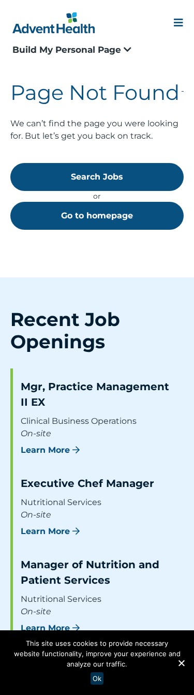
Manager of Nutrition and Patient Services (90, 572)
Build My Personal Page (68, 50)
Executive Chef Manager (87, 483)
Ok (97, 678)
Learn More (45, 450)
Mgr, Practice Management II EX (95, 394)
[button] (181, 663)
